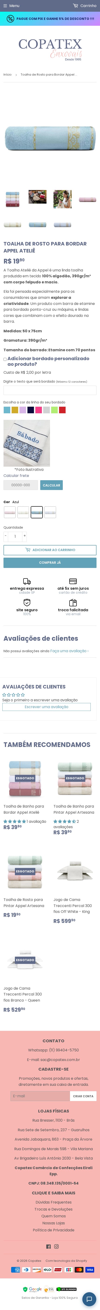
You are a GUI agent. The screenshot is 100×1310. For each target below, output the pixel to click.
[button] (15, 821)
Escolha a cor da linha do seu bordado (34, 402)
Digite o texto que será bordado (45, 381)
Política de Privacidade (53, 1230)
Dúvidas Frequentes (54, 1202)
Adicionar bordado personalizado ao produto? (48, 361)
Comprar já (50, 562)
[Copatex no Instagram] (56, 1247)
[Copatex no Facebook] (48, 1247)
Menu (14, 5)
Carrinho (88, 5)
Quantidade (13, 527)
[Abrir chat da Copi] (89, 1299)
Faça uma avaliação (68, 651)
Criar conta (83, 1096)
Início (7, 74)
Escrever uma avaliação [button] (46, 707)
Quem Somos (53, 1216)
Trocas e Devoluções (53, 1209)
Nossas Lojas (53, 1223)
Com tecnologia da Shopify (66, 1261)
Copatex (34, 1261)
